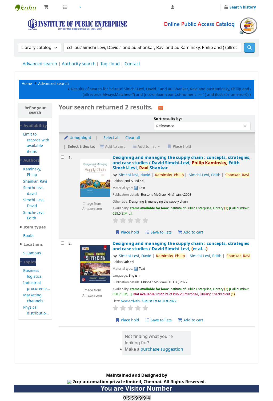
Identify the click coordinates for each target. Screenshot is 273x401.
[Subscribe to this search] (160, 108)
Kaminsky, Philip (32, 172)
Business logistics (32, 273)
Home (27, 84)
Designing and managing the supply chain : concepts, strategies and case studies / (181, 246)
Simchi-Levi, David (34, 203)
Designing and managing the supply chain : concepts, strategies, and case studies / (182, 162)
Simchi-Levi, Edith (34, 215)
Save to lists (161, 232)
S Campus (32, 253)
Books (28, 236)
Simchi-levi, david (33, 191)
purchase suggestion (161, 349)
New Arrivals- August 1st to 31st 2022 (148, 301)
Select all (111, 138)
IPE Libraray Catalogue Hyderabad (28, 7)
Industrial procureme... (36, 286)
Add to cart (192, 232)
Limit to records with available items (36, 143)
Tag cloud (110, 64)
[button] (50, 7)
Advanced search (40, 64)
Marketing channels (33, 298)
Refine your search (35, 110)
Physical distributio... (36, 310)
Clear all (132, 138)
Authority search (78, 64)
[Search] (249, 48)
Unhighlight (80, 138)
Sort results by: (168, 119)
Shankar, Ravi (35, 181)
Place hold (129, 232)
